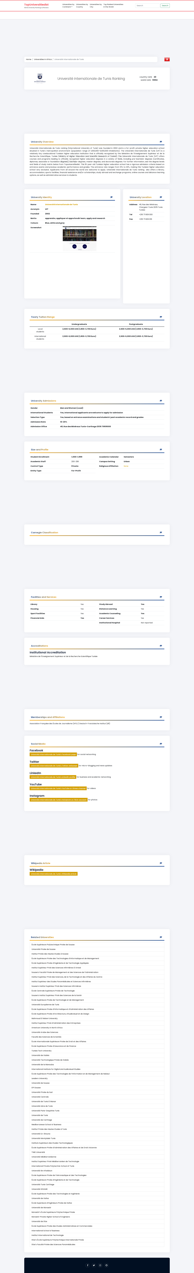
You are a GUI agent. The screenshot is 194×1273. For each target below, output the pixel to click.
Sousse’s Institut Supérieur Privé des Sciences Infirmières (56, 986)
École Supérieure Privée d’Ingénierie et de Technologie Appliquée (60, 963)
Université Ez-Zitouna (41, 1133)
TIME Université (38, 1152)
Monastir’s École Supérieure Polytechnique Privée (53, 1212)
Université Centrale (40, 1097)
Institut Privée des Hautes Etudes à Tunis (49, 1129)
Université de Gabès (40, 1055)
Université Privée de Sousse (43, 949)
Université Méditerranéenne (44, 1157)
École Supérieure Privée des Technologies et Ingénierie (56, 1193)
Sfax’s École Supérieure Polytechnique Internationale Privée (58, 1240)
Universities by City (96, 5)
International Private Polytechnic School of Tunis (53, 1166)
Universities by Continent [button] (68, 5)
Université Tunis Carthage (43, 1184)
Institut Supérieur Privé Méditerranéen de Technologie (55, 1161)
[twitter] (94, 1265)
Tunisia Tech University (42, 1050)
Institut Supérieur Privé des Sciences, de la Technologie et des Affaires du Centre (67, 977)
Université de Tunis (40, 1115)
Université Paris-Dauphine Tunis (45, 1110)
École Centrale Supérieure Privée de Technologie (53, 990)
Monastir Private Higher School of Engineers (51, 1217)
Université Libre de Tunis (42, 1106)
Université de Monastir (41, 1207)
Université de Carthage (42, 1120)
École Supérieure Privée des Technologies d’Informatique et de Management (65, 958)
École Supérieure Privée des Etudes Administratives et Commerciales (62, 1226)
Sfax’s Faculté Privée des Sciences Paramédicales (53, 1244)
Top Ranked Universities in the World (113, 5)
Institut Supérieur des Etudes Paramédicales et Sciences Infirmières (61, 981)
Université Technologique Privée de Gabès (50, 1060)
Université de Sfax (39, 1221)
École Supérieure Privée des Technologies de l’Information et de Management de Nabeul (70, 1073)
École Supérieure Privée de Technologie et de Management (58, 1000)
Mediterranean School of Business (46, 1124)
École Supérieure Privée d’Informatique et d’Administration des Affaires (63, 1009)
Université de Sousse (41, 1083)
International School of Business (46, 1230)
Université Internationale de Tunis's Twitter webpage (54, 765)
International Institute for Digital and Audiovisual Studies (56, 1069)
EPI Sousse (36, 1087)
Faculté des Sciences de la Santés (46, 1037)
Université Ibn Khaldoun (42, 1170)
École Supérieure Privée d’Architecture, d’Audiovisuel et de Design (60, 1014)
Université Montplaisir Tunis (43, 1138)
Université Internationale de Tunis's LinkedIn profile (53, 777)
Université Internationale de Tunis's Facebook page (53, 754)
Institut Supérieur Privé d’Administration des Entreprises (56, 1023)
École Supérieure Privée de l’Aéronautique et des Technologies (59, 1175)
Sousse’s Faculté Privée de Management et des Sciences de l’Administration (65, 972)
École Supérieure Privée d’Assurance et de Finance (54, 1046)
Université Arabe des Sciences (45, 1032)
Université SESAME (40, 1189)
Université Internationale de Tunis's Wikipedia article (53, 873)
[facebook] (88, 1265)
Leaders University (40, 1078)
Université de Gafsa (40, 1198)
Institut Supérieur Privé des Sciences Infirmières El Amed (56, 967)
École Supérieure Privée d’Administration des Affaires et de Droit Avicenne (64, 1147)
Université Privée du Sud (42, 1092)
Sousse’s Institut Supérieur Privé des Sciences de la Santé (57, 995)
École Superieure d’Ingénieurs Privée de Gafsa (52, 1203)
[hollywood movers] (106, 1265)
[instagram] (100, 1265)
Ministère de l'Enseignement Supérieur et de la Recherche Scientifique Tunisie (63, 656)
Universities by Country (82, 5)
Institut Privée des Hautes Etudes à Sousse (50, 954)
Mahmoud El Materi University (45, 1018)
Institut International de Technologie (48, 1235)
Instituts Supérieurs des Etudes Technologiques (52, 1143)
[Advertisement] (97, 35)
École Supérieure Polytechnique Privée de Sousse (53, 944)
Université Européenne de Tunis (45, 1004)
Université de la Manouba (43, 1064)
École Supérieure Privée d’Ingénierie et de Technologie (55, 1180)
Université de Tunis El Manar (44, 1101)
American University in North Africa (47, 1027)
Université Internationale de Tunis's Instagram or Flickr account (58, 799)
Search (165, 5)
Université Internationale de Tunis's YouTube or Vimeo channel (58, 788)
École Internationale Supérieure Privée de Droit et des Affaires (59, 1041)
